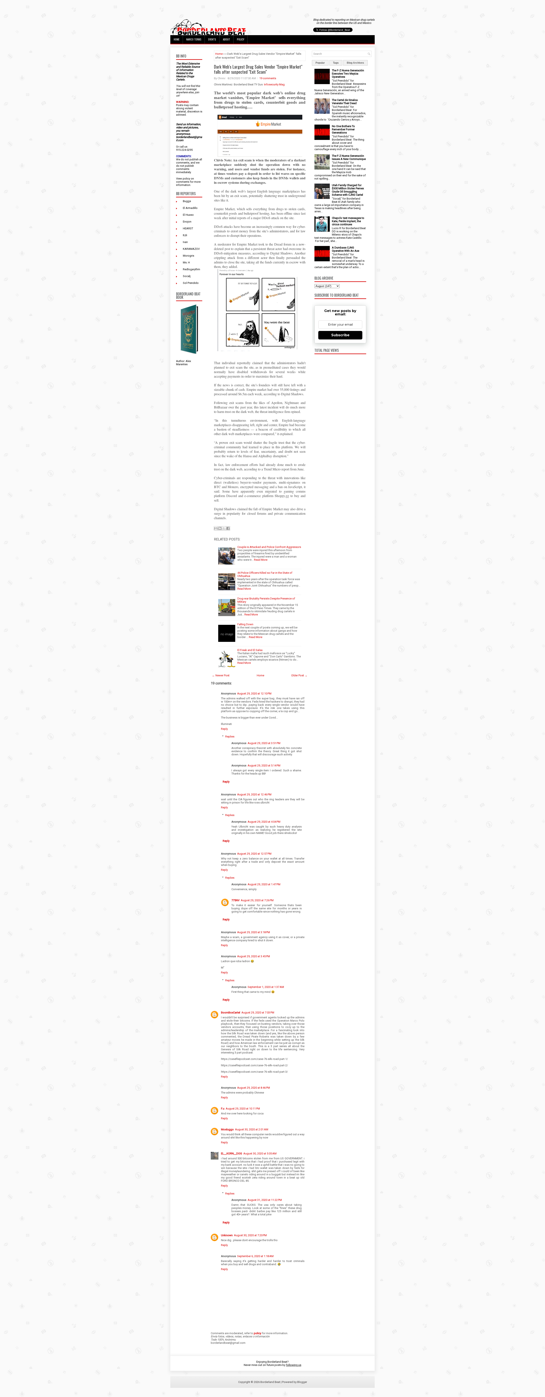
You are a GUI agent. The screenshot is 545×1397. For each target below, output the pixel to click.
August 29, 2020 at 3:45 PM (253, 956)
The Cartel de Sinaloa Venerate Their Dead (345, 101)
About (226, 39)
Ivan (185, 242)
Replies (229, 736)
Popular (320, 62)
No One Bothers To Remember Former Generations (343, 129)
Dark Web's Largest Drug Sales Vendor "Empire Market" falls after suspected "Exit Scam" (258, 69)
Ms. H (186, 262)
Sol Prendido (191, 283)
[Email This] (216, 528)
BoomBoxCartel (230, 1012)
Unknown (227, 1235)
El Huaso (188, 214)
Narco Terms (193, 39)
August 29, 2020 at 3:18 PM (253, 932)
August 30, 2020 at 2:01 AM (251, 1129)
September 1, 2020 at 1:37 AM (266, 987)
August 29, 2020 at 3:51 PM (264, 743)
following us (293, 1365)
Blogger (302, 1382)
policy (186, 178)
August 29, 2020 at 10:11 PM (243, 1108)
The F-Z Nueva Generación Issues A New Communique (349, 157)
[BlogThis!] (220, 528)
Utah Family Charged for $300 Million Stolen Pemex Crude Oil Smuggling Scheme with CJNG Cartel (348, 190)
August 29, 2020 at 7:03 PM (257, 1012)
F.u (222, 1108)
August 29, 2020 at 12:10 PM (254, 693)
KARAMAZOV (191, 248)
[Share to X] (224, 528)
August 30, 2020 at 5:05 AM (260, 1153)
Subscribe (340, 335)
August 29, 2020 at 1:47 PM (264, 884)
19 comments (267, 78)
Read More (260, 559)
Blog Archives (355, 62)
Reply (224, 728)
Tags (336, 62)
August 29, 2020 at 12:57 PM (254, 853)
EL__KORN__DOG (231, 1153)
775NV (235, 900)
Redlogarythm (191, 269)
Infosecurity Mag (274, 84)
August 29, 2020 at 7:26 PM (257, 900)
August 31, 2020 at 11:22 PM (265, 1200)
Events (212, 39)
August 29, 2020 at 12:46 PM (254, 794)
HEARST (188, 228)
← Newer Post (220, 675)
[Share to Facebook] (228, 528)
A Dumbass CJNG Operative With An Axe (345, 249)
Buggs (187, 201)
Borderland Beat (270, 1382)
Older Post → (299, 675)
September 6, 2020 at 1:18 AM (255, 1256)
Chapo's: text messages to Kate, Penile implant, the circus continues (348, 221)
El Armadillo (190, 208)
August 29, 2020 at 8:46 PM (253, 1087)
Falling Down (245, 624)
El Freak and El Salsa (249, 650)
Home (176, 39)
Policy (240, 39)
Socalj (187, 276)
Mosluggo (227, 1129)
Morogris (188, 255)
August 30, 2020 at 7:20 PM (250, 1235)
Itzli (185, 235)
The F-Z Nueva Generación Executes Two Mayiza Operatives (348, 73)
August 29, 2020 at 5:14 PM (264, 765)
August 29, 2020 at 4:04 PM (264, 821)
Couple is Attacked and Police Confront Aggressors (269, 547)
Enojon (187, 221)
